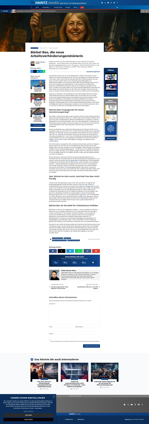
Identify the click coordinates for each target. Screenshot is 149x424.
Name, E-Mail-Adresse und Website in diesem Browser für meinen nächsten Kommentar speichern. (75, 341)
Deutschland (34, 48)
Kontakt (67, 7)
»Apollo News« (74, 160)
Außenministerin (58, 238)
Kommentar (52, 303)
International (44, 379)
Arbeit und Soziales (74, 240)
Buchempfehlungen (111, 122)
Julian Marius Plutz (40, 62)
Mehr (75, 7)
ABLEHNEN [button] (28, 415)
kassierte (83, 194)
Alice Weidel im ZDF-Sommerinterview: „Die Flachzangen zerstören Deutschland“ (36, 11)
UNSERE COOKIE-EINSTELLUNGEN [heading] (28, 398)
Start (37, 7)
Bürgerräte (89, 186)
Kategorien (45, 7)
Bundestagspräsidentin (59, 240)
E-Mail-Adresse (79, 326)
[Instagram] (111, 2)
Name (51, 326)
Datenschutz (69, 419)
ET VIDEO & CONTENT (138, 419)
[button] (117, 7)
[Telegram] (102, 2)
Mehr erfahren (38, 408)
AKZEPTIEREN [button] (28, 419)
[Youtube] (108, 2)
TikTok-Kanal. (54, 141)
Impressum (80, 419)
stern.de (60, 134)
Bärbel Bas (67, 238)
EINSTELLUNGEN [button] (28, 411)
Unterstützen (58, 7)
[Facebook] (114, 2)
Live (82, 7)
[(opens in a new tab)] (111, 113)
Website (51, 333)
